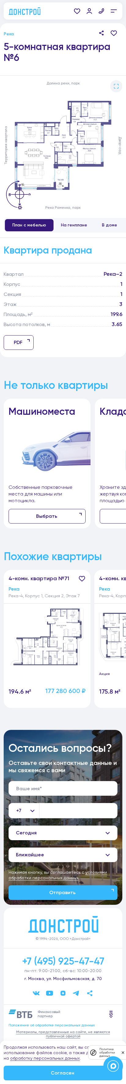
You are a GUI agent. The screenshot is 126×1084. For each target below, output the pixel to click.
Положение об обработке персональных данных (52, 1025)
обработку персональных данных (45, 1058)
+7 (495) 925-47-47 (63, 961)
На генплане (74, 225)
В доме (109, 225)
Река (9, 34)
